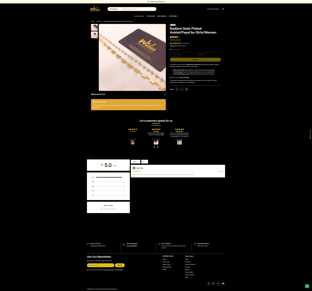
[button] (155, 147)
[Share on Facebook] (177, 89)
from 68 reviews (156, 125)
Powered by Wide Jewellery (109, 289)
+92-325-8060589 (131, 246)
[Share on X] (182, 89)
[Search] (154, 9)
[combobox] (132, 9)
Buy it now (195, 59)
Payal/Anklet (177, 40)
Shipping (172, 45)
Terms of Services (108, 269)
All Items (99, 21)
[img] (174, 37)
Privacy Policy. (119, 269)
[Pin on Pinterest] (187, 89)
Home (92, 21)
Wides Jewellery (96, 289)
